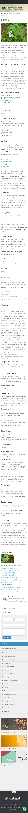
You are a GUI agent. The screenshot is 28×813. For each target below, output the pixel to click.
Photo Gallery (7, 708)
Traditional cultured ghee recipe (9, 748)
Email (16, 617)
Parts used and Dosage (9, 673)
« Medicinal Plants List (9, 648)
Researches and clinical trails (10, 694)
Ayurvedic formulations (9, 704)
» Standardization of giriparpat (7, 575)
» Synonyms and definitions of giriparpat (10, 570)
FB (24, 643)
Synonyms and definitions (10, 659)
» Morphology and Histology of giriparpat (10, 579)
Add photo (13, 608)
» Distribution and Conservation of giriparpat (11, 580)
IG (20, 643)
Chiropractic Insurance (7, 805)
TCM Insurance (13, 809)
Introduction (6, 653)
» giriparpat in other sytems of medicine (10, 589)
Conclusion (6, 711)
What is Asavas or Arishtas (8, 732)
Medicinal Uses (7, 690)
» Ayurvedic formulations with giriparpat (10, 591)
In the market (7, 687)
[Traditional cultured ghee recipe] (14, 741)
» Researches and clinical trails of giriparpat (10, 587)
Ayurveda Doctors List (7, 804)
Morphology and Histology (10, 677)
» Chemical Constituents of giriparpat (9, 574)
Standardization (7, 670)
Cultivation (6, 684)
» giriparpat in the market (6, 584)
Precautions (6, 697)
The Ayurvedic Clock (6, 765)
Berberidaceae (5, 15)
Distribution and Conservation (11, 680)
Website (4, 622)
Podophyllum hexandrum (13, 13)
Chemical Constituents (9, 666)
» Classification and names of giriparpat (9, 568)
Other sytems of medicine (10, 701)
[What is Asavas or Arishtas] (14, 724)
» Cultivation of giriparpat (6, 582)
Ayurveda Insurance (19, 804)
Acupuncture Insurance (19, 807)
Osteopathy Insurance (19, 805)
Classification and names (9, 656)
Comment (5, 627)
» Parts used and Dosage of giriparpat (9, 577)
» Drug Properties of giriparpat (8, 572)
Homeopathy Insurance (6, 807)
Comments (5, 608)
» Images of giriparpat (6, 592)
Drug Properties (7, 663)
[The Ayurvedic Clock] (14, 757)
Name (4, 617)
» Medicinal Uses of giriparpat (7, 586)
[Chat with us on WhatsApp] (25, 809)
